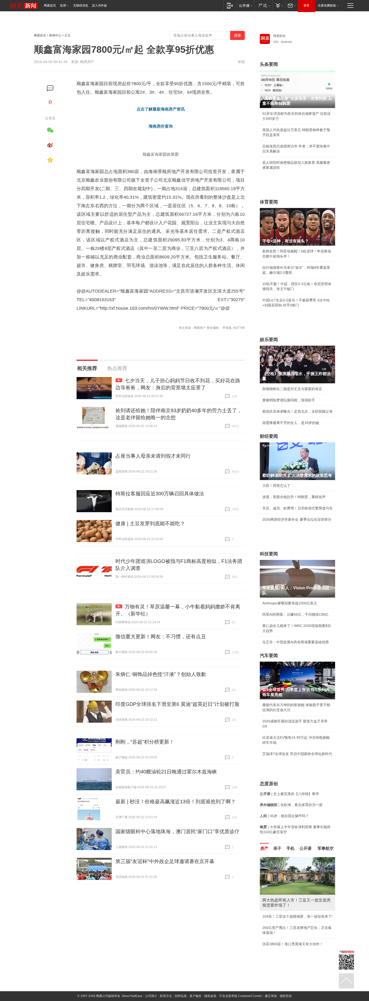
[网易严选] (263, 5)
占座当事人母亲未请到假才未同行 (153, 456)
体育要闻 (269, 201)
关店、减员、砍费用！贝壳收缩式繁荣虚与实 (297, 508)
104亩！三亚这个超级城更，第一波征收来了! (297, 916)
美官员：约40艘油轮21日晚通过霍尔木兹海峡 (166, 771)
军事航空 (326, 848)
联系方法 (166, 996)
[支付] (278, 5)
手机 (290, 848)
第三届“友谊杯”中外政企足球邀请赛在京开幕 (164, 861)
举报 (241, 62)
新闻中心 (55, 35)
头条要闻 (269, 64)
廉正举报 (271, 996)
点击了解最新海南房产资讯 (161, 109)
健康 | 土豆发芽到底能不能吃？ (150, 523)
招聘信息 (181, 996)
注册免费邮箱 (327, 5)
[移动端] (230, 5)
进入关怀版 (99, 5)
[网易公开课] (246, 5)
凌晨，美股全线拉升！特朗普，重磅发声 (294, 497)
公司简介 (151, 996)
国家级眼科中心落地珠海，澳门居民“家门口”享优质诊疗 (177, 831)
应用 (63, 5)
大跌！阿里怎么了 (276, 486)
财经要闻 (269, 436)
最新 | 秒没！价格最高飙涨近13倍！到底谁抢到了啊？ (175, 801)
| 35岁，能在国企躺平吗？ (284, 816)
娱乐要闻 (269, 339)
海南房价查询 (161, 126)
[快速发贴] (50, 88)
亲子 (277, 848)
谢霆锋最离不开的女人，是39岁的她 (290, 423)
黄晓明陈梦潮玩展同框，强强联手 (288, 400)
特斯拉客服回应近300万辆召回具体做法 (159, 493)
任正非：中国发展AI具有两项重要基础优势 (295, 642)
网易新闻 (279, 36)
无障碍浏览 (80, 5)
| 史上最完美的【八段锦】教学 (289, 794)
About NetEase (132, 996)
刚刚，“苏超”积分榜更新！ (144, 742)
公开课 (305, 848)
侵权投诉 (286, 996)
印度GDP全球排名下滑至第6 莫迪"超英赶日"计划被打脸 (177, 704)
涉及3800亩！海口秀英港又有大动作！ (292, 944)
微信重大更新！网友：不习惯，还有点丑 (160, 636)
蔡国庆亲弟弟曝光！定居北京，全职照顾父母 (297, 411)
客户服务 (196, 996)
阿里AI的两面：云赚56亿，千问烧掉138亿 (295, 614)
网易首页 (50, 5)
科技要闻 (269, 553)
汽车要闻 (269, 655)
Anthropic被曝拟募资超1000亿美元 (289, 603)
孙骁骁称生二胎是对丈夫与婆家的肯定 (292, 389)
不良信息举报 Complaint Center (240, 996)
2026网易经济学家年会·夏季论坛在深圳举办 (296, 519)
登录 (306, 5)
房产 (264, 848)
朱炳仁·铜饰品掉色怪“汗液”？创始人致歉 (160, 674)
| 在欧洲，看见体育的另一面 (291, 805)
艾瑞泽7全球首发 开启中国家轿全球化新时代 (297, 754)
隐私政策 (210, 996)
